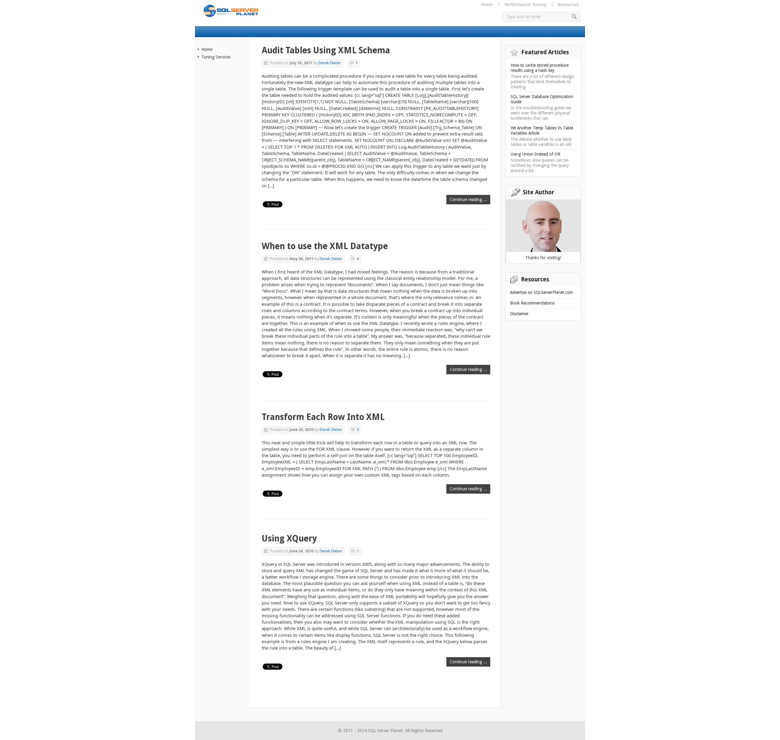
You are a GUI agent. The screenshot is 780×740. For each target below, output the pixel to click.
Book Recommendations (532, 303)
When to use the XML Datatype (325, 246)
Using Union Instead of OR (535, 154)
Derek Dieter (329, 62)
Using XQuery (289, 539)
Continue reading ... (468, 199)
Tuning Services (216, 57)
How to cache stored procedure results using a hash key (540, 68)
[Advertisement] (221, 166)
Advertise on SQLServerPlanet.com (541, 292)
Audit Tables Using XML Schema (326, 50)
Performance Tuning (525, 4)
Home (487, 4)
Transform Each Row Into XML (323, 417)
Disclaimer (519, 313)
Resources (568, 4)
